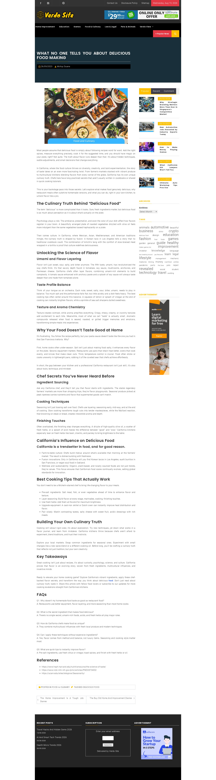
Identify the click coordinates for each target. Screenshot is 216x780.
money (159, 261)
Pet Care (161, 265)
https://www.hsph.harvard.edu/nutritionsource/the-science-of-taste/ (74, 667)
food (155, 239)
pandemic (143, 265)
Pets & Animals (128, 26)
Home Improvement (45, 26)
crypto (174, 231)
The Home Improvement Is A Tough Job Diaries (62, 700)
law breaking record (145, 254)
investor (143, 251)
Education (64, 26)
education (171, 234)
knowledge (158, 250)
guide (161, 242)
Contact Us (112, 3)
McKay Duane (63, 66)
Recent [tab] (156, 91)
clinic (161, 232)
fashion (145, 238)
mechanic (174, 258)
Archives (143, 208)
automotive (160, 227)
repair (176, 265)
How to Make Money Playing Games (168, 149)
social (162, 269)
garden (142, 243)
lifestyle (145, 258)
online (176, 262)
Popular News (163, 34)
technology (148, 272)
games (173, 238)
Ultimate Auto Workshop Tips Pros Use (168, 185)
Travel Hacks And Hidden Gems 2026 (54, 729)
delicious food (91, 687)
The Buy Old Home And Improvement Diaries (111, 698)
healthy (173, 242)
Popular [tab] (145, 91)
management (161, 258)
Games (77, 26)
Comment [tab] (169, 91)
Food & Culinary (93, 26)
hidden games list (145, 247)
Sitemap (145, 3)
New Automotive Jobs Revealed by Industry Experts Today (168, 131)
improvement (168, 246)
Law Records (158, 254)
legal (176, 254)
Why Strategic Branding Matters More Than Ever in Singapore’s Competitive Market (168, 108)
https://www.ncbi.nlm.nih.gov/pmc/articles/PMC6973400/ (69, 670)
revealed (146, 268)
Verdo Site (114, 751)
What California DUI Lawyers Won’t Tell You (168, 167)
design (155, 235)
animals (144, 227)
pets (168, 265)
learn (168, 254)
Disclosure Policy (129, 3)
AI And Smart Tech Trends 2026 (52, 737)
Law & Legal (110, 26)
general (151, 243)
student (175, 269)
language (174, 251)
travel (162, 272)
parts (152, 265)
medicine (143, 262)
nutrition (168, 262)
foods (163, 239)
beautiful (174, 227)
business (146, 231)
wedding (171, 273)
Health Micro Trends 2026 (49, 745)
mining (151, 262)
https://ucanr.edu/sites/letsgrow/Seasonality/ (63, 673)
